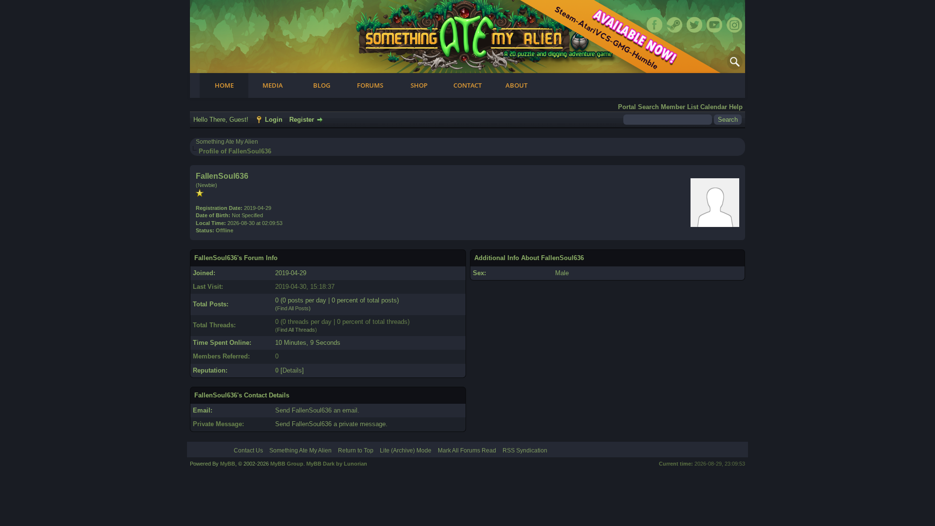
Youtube (714, 25)
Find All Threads (296, 330)
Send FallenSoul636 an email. (317, 410)
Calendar (713, 107)
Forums (370, 85)
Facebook (654, 25)
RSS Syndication (525, 450)
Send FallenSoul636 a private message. (331, 424)
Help (736, 107)
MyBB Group (286, 464)
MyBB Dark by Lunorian (336, 464)
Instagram (734, 25)
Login (273, 119)
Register (301, 119)
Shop (419, 85)
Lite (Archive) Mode (405, 450)
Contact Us (248, 450)
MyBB (227, 464)
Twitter (694, 25)
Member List (679, 107)
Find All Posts (293, 308)
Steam (674, 25)
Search (648, 107)
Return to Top (356, 450)
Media (272, 85)
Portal (627, 107)
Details (292, 370)
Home (224, 85)
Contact (467, 85)
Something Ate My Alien (227, 141)
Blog (321, 85)
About (516, 85)
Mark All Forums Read (467, 450)
